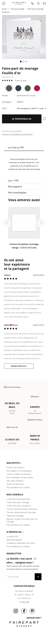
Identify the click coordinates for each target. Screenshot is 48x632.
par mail (25, 602)
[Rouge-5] (37, 88)
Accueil (4, 9)
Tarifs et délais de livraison (19, 474)
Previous (7, 223)
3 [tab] (26, 62)
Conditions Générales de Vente (21, 543)
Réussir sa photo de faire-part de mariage (22, 520)
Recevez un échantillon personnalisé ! (17, 134)
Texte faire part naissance (19, 505)
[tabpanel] (24, 37)
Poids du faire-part (15, 484)
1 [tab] (21, 62)
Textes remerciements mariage (21, 512)
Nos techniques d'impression (20, 477)
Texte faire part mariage (18, 502)
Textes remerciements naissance (22, 509)
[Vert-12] (28, 88)
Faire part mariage (17, 9)
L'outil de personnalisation (18, 499)
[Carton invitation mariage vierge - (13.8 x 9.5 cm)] (24, 223)
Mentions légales (14, 539)
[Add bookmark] (44, 119)
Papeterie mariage (15, 515)
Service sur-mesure (16, 467)
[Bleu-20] (18, 88)
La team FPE (12, 536)
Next (41, 223)
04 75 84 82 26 (24, 598)
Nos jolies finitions (15, 480)
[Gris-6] (9, 88)
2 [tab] (24, 62)
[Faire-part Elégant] (19, 3)
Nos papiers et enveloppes (19, 470)
